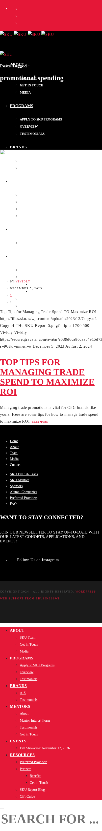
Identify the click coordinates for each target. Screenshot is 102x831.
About (14, 447)
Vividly (23, 281)
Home (14, 441)
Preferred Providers (23, 498)
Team (14, 453)
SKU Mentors (19, 480)
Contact (15, 465)
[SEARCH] (2, 808)
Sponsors (16, 486)
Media (14, 459)
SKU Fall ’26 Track (24, 474)
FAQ (13, 504)
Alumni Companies (23, 492)
